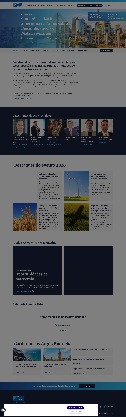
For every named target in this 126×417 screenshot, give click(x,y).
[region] (51, 410)
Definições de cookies (75, 411)
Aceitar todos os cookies (75, 407)
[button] (3, 410)
